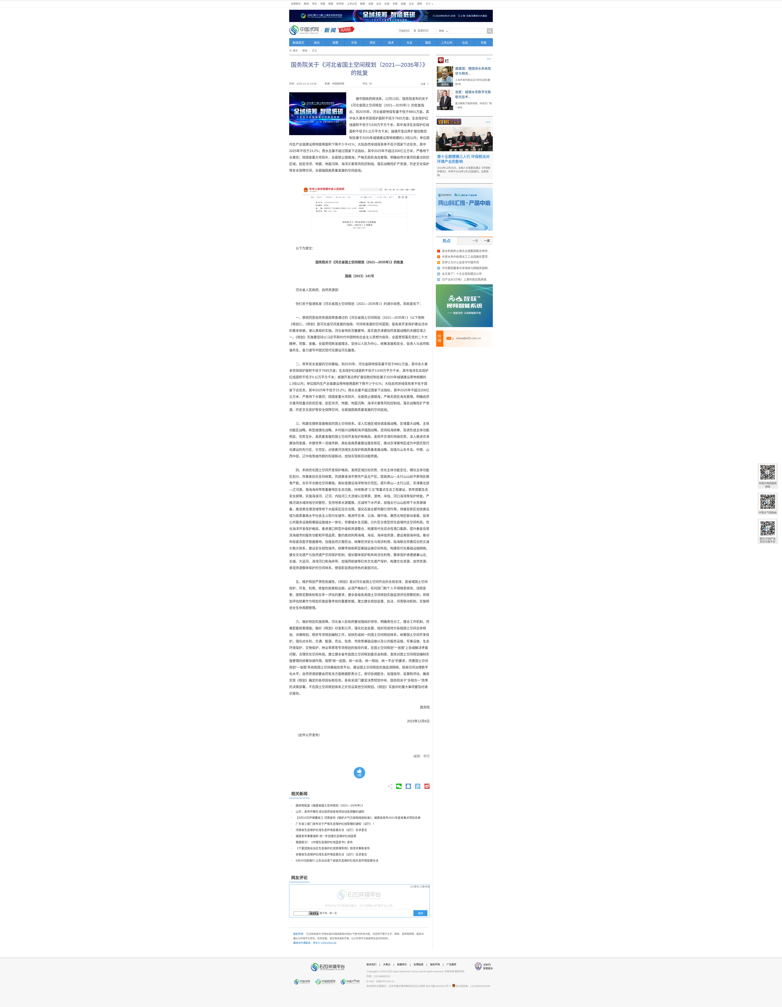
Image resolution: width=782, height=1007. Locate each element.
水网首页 (296, 3)
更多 (489, 59)
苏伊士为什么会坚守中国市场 (460, 262)
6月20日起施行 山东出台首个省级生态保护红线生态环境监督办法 (337, 860)
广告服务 (451, 964)
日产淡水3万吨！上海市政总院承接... (465, 279)
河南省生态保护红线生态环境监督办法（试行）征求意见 (331, 830)
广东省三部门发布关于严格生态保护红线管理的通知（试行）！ (336, 823)
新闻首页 (298, 42)
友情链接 (418, 964)
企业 (411, 3)
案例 (419, 3)
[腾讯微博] (418, 785)
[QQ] (408, 785)
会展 (403, 3)
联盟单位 (402, 964)
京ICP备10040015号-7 (438, 986)
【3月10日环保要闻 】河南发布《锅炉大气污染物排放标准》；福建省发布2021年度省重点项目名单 (358, 817)
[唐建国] (445, 67)
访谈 (465, 42)
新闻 (306, 3)
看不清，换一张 (328, 913)
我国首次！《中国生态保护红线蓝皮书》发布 (324, 842)
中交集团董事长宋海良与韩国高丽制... (466, 268)
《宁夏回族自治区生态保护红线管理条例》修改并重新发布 (333, 848)
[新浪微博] (427, 785)
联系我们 (371, 964)
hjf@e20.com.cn (385, 981)
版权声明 (435, 964)
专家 (395, 3)
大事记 (386, 964)
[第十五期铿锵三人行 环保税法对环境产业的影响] (464, 128)
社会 (409, 42)
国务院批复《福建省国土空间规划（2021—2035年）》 (330, 805)
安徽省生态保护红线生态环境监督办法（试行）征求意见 (331, 854)
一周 (487, 240)
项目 (372, 42)
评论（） (368, 83)
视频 (330, 3)
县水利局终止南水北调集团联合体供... (466, 251)
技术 (391, 42)
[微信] (399, 785)
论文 (378, 3)
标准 (386, 3)
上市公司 (352, 3)
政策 (362, 3)
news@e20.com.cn (468, 338)
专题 (322, 3)
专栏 (314, 3)
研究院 (340, 3)
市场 (354, 42)
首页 (295, 50)
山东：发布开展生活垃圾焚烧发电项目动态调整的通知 (330, 811)
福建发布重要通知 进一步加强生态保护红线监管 (326, 836)
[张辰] (445, 91)
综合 (317, 42)
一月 (475, 240)
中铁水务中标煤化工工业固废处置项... (466, 256)
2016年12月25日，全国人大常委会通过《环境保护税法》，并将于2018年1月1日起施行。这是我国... (463, 172)
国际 (428, 42)
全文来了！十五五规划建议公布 (462, 273)
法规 (370, 3)
